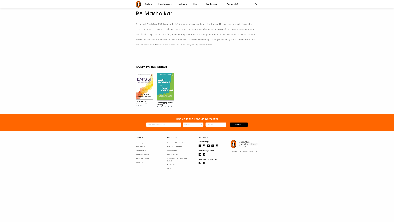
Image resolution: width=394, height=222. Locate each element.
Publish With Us (141, 151)
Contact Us (171, 165)
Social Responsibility (143, 158)
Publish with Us (233, 4)
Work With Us (140, 147)
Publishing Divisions (142, 155)
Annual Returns (172, 155)
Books (147, 4)
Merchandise (164, 4)
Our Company (212, 4)
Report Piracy (172, 151)
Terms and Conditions (174, 147)
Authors (182, 4)
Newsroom (139, 162)
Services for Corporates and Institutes (177, 160)
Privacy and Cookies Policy (176, 143)
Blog (195, 4)
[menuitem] (147, 4)
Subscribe (238, 125)
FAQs (169, 169)
